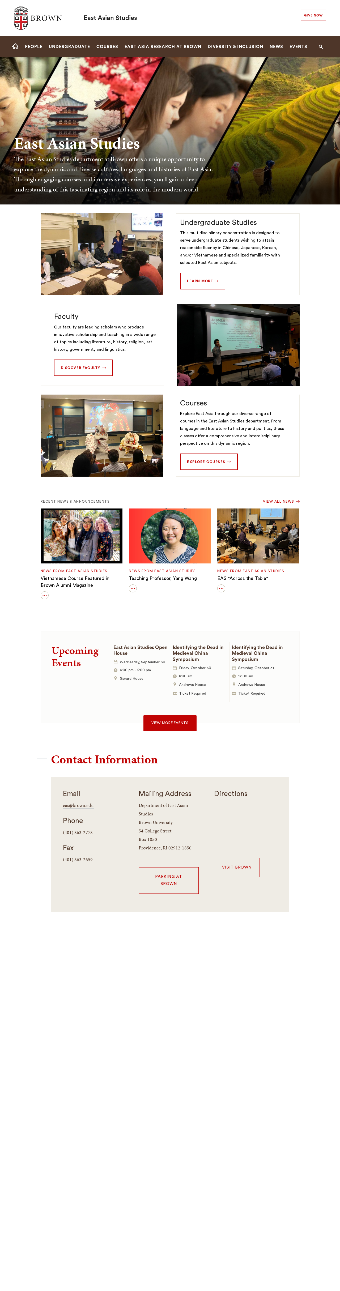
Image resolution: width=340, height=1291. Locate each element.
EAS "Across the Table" (242, 578)
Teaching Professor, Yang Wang (163, 578)
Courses (193, 403)
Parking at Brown (168, 880)
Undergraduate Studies (218, 222)
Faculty (66, 316)
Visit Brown (237, 867)
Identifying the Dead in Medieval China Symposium (198, 653)
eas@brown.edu (78, 805)
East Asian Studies (110, 18)
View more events (170, 723)
